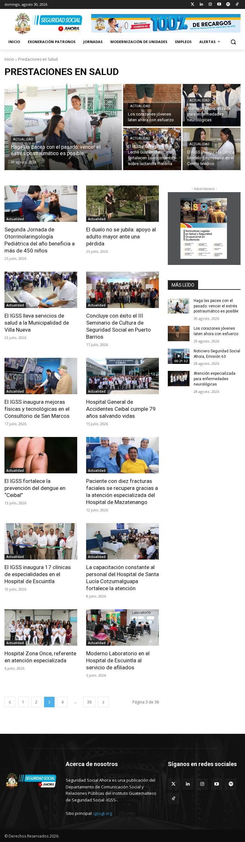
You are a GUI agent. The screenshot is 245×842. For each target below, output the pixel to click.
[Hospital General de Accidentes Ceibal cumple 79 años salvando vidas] (122, 376)
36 (89, 702)
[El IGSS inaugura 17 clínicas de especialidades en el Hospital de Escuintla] (40, 541)
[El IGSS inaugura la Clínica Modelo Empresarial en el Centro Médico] (211, 149)
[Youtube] (219, 4)
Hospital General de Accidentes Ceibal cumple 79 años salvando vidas (121, 409)
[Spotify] (228, 4)
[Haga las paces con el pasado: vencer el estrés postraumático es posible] (63, 127)
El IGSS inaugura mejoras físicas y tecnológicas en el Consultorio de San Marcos (37, 409)
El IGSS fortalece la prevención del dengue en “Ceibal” (34, 488)
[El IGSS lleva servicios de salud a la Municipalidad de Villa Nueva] (40, 290)
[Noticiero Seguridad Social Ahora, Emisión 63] (178, 356)
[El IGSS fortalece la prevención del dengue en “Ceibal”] (40, 455)
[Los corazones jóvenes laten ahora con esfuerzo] (178, 333)
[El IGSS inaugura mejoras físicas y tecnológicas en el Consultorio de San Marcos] (40, 376)
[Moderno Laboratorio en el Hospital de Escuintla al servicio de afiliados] (122, 627)
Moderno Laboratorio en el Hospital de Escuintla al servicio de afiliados (118, 660)
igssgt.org (102, 813)
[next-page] (103, 702)
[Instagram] (210, 4)
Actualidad (23, 139)
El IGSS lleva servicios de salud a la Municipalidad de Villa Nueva (36, 322)
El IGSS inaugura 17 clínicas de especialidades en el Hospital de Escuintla (37, 574)
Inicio (9, 59)
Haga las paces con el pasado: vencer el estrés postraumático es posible (216, 306)
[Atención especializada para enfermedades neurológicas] (211, 105)
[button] (233, 41)
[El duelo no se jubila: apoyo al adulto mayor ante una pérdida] (122, 203)
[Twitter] (192, 4)
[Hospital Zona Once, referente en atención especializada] (40, 627)
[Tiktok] (237, 4)
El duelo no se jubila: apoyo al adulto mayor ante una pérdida (121, 236)
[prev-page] (9, 702)
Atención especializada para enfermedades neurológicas (214, 379)
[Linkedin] (201, 4)
